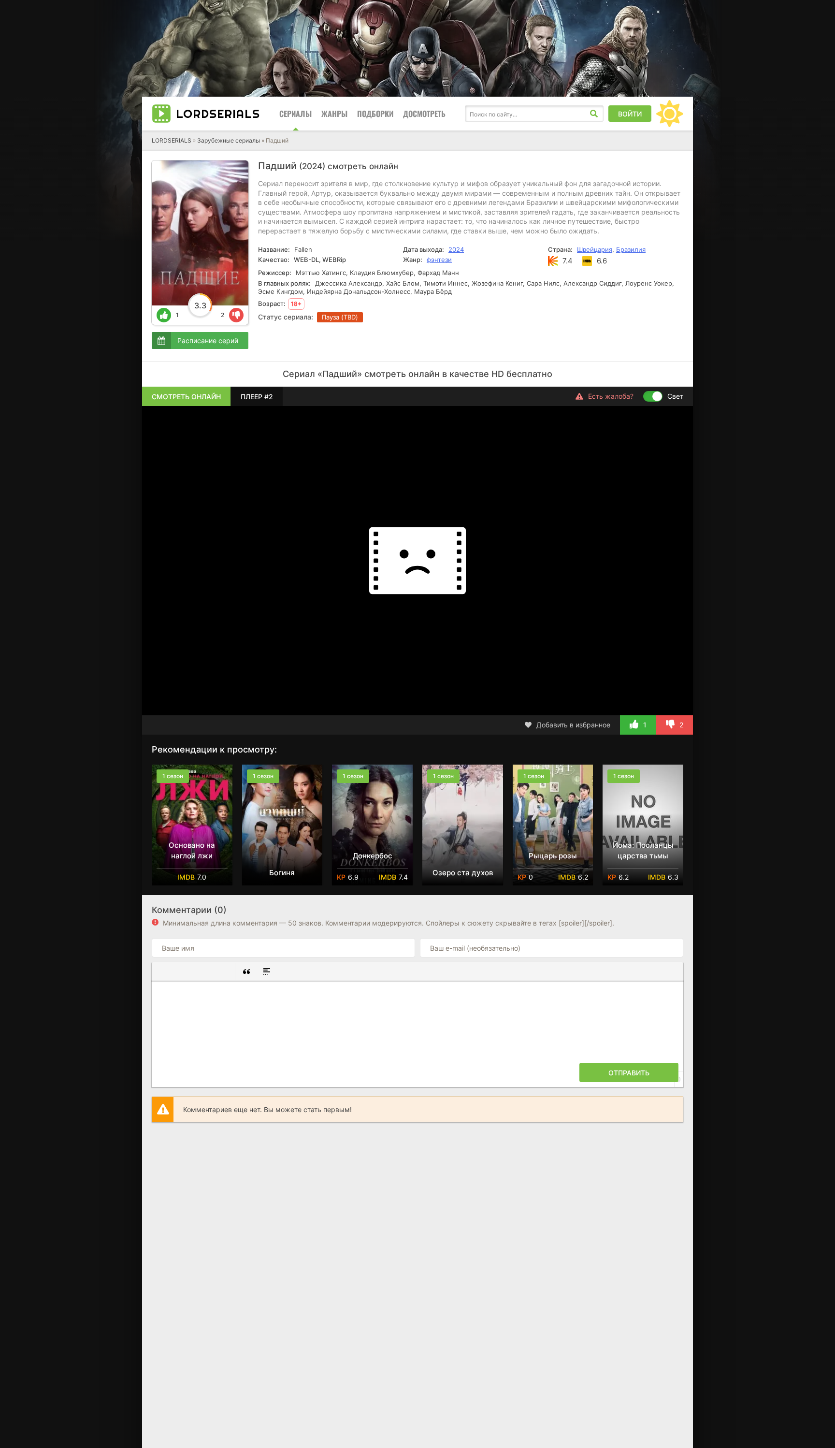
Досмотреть (424, 113)
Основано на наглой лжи (192, 850)
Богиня (282, 872)
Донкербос (372, 855)
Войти (630, 114)
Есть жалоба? (610, 396)
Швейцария (594, 249)
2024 (456, 249)
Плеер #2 (257, 396)
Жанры (334, 113)
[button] (163, 971)
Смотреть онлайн (186, 396)
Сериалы (295, 113)
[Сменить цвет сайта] (669, 113)
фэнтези (439, 259)
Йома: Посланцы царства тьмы (643, 850)
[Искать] (594, 113)
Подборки (375, 113)
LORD (218, 113)
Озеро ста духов (462, 872)
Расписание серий (207, 340)
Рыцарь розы (553, 855)
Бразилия (631, 249)
